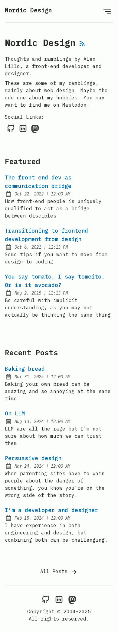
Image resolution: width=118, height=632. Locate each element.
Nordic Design (28, 10)
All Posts (55, 571)
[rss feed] (82, 44)
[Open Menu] (107, 11)
